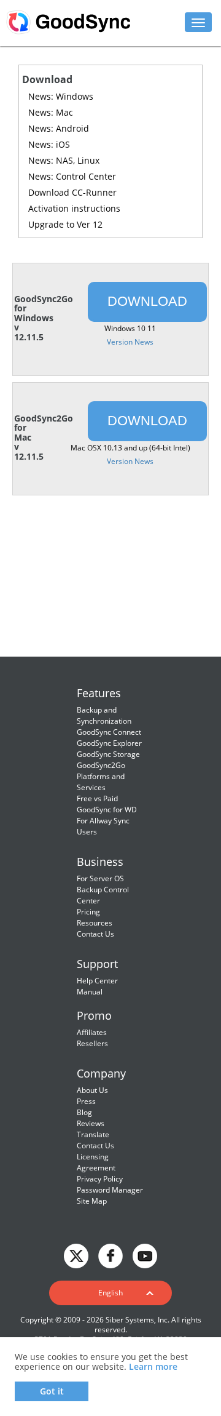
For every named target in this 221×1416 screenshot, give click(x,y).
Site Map (92, 1201)
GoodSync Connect (109, 732)
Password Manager (110, 1190)
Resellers (92, 1043)
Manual (90, 991)
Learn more (153, 1366)
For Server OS (100, 878)
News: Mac (50, 112)
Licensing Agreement (96, 1162)
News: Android (58, 128)
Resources (94, 923)
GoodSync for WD (107, 809)
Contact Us (95, 934)
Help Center (97, 980)
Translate (93, 1134)
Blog (84, 1112)
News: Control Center (72, 176)
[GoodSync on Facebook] (110, 1255)
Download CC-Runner (72, 192)
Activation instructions (74, 208)
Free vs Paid (97, 798)
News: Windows (60, 96)
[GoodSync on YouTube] (145, 1255)
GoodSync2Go (101, 765)
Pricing (88, 911)
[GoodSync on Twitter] (76, 1255)
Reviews (90, 1123)
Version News (130, 342)
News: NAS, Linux (63, 160)
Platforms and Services (101, 782)
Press (86, 1101)
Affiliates (92, 1032)
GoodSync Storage (108, 754)
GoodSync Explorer (109, 743)
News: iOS (49, 144)
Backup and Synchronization (104, 715)
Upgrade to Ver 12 (65, 224)
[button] (110, 1293)
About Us (92, 1090)
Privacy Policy (100, 1179)
